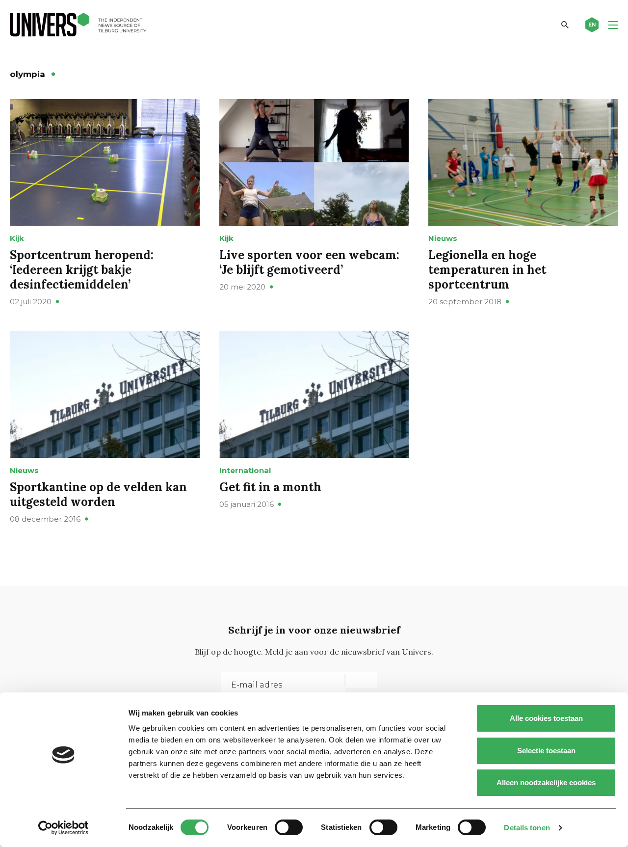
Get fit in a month (270, 487)
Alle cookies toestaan (546, 718)
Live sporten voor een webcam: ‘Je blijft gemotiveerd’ (309, 262)
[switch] (289, 827)
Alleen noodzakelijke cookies (546, 782)
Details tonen (527, 827)
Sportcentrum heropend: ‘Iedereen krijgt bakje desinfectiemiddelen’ (82, 269)
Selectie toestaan (546, 750)
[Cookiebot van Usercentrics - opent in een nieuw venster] (63, 828)
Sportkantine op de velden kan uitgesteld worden (98, 494)
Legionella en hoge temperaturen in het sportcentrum (487, 269)
